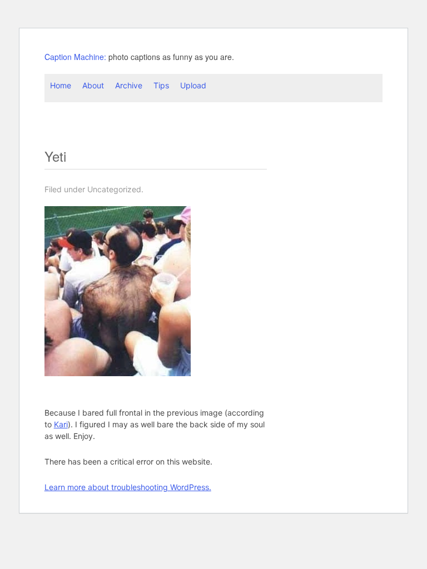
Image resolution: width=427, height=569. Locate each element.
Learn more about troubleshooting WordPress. (127, 487)
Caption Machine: (75, 56)
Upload (193, 85)
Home (60, 85)
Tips (161, 85)
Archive (128, 85)
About (93, 85)
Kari (61, 424)
